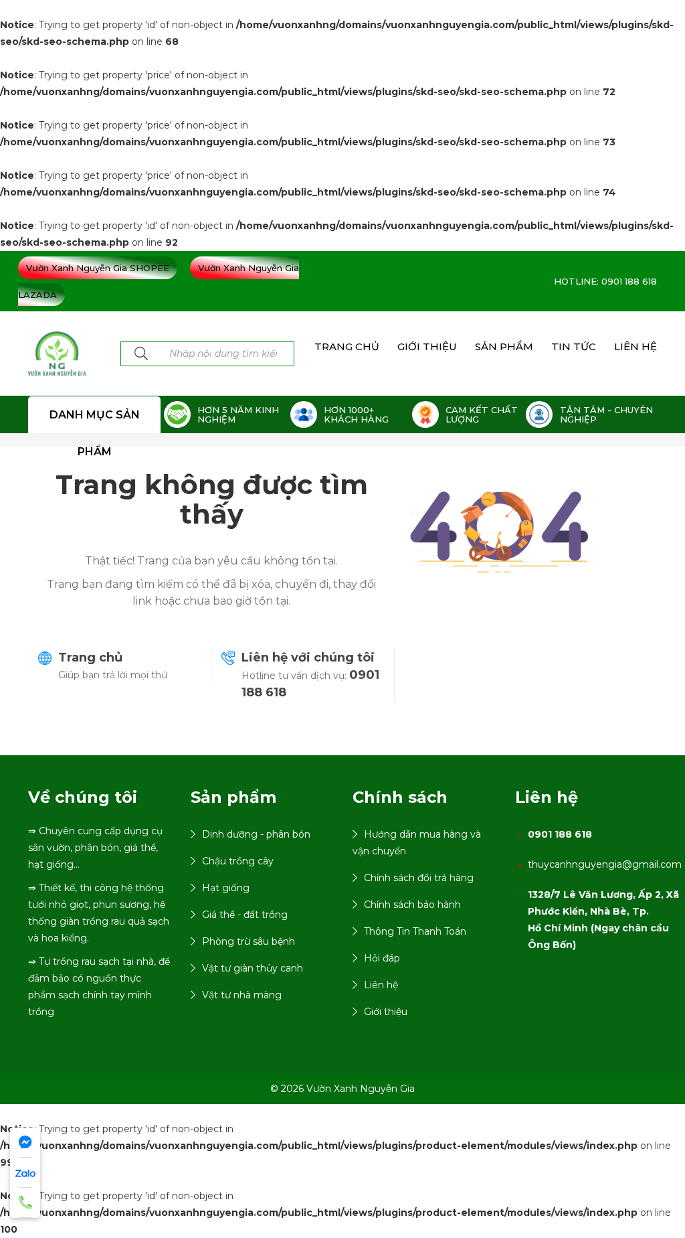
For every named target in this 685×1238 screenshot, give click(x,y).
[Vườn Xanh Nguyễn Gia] (57, 353)
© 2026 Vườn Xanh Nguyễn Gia (342, 1089)
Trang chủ (90, 657)
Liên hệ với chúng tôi (308, 657)
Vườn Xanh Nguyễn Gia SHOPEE (97, 267)
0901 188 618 (560, 834)
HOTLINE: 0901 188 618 (605, 281)
